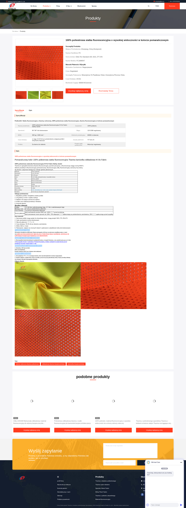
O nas (68, 6)
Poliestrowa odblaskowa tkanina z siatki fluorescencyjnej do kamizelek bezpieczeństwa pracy (31, 422)
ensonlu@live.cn (159, 1)
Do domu (34, 6)
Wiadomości (81, 6)
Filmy (58, 6)
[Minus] (181, 462)
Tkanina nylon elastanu (102, 484)
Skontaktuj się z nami (63, 492)
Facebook (142, 494)
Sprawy (94, 6)
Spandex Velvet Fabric (102, 488)
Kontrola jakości (62, 488)
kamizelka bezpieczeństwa (76, 364)
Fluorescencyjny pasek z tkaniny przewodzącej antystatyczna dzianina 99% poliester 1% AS (152, 422)
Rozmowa (172, 6)
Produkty (46, 6)
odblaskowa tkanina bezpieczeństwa (53, 364)
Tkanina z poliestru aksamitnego (105, 495)
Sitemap (59, 495)
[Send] (181, 505)
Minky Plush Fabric (101, 492)
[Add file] (147, 505)
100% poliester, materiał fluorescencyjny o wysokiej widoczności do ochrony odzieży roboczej (72, 422)
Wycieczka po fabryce (64, 484)
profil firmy (60, 481)
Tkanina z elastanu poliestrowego (105, 481)
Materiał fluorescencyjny (102, 499)
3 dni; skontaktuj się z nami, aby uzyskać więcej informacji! (46, 190)
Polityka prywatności (63, 499)
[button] (15, 405)
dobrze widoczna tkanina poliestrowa (27, 364)
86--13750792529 (175, 1)
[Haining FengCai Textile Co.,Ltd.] (12, 6)
